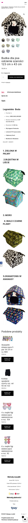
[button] (24, 14)
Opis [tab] (2, 92)
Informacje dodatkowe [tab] (14, 92)
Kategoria (11, 7)
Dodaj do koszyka (16, 77)
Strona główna (4, 7)
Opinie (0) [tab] (4, 96)
